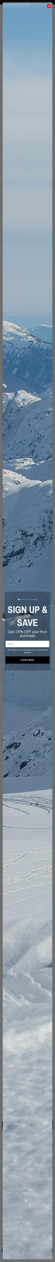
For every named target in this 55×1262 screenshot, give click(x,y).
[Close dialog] (49, 6)
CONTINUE (27, 660)
